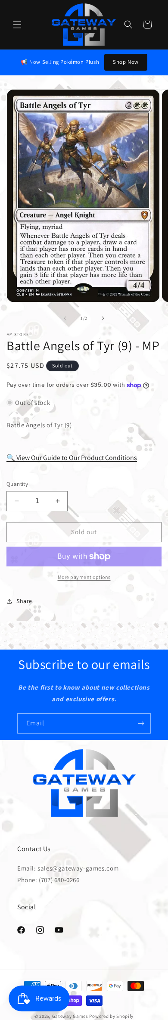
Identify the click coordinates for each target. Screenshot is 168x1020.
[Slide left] (65, 318)
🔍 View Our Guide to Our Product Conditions (71, 457)
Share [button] (24, 601)
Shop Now (126, 61)
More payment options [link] (84, 577)
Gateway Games (70, 1016)
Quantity (17, 484)
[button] (17, 24)
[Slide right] (102, 318)
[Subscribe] (140, 723)
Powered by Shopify (111, 1016)
